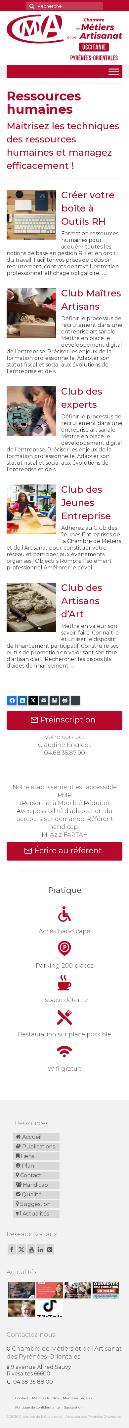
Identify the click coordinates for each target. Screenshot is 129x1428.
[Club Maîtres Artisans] (31, 312)
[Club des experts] (31, 410)
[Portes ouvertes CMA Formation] (105, 1290)
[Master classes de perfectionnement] (21, 1308)
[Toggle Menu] (113, 71)
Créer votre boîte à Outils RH (87, 208)
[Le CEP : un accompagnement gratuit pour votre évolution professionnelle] (49, 1290)
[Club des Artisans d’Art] (31, 607)
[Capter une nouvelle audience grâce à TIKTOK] (49, 1308)
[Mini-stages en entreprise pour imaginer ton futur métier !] (77, 1290)
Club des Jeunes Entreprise (86, 502)
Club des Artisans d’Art (81, 601)
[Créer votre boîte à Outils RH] (31, 214)
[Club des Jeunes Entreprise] (31, 509)
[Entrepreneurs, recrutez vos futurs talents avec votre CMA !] (21, 1290)
